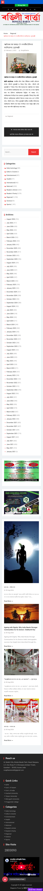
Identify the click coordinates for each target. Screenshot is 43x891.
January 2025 (11, 288)
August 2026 (11, 219)
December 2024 (12, 292)
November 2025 (12, 252)
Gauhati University (12, 793)
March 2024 (10, 324)
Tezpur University (11, 796)
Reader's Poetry (12, 193)
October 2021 (11, 430)
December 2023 (12, 335)
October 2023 (11, 343)
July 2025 (10, 266)
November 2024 (12, 295)
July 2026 (10, 223)
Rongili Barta (25, 50)
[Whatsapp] (30, 10)
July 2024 (10, 310)
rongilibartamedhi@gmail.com (14, 770)
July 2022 (10, 397)
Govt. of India (10, 790)
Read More (7, 601)
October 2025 (11, 255)
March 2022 (10, 412)
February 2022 (11, 415)
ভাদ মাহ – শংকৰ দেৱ (9, 726)
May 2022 (10, 404)
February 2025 (11, 284)
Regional (10, 116)
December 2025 (12, 248)
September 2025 (12, 259)
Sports (9, 204)
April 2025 (10, 277)
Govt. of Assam (11, 787)
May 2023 (10, 361)
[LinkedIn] (26, 10)
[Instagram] (22, 10)
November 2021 (12, 426)
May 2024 (10, 317)
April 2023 (10, 364)
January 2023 (11, 375)
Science (9, 201)
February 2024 (11, 328)
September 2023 (12, 346)
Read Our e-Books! (35, 889)
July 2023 (10, 354)
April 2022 (10, 408)
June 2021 (10, 444)
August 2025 (11, 263)
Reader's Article (12, 190)
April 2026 (10, 234)
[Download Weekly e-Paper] (5, 879)
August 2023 (11, 350)
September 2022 (12, 390)
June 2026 (10, 226)
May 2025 (10, 274)
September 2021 (12, 433)
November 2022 (12, 383)
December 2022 (12, 379)
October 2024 (11, 299)
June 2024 (10, 314)
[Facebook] (8, 10)
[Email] (35, 10)
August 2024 (11, 306)
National (9, 186)
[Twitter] (13, 10)
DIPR (7, 785)
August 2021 (11, 437)
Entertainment (11, 175)
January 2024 (11, 332)
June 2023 (10, 357)
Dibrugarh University (12, 799)
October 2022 (11, 386)
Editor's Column (12, 172)
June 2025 (10, 270)
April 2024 (10, 321)
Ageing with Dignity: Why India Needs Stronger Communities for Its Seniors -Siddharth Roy (21, 628)
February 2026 (11, 241)
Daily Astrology (12, 168)
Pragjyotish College (12, 802)
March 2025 (10, 281)
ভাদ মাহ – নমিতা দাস (9, 587)
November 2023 (12, 339)
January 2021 (11, 452)
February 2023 (11, 372)
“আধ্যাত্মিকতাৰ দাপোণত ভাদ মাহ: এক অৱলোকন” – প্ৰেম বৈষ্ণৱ (20, 679)
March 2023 (10, 368)
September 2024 (12, 303)
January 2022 (11, 419)
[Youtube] (17, 10)
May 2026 (10, 230)
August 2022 (11, 393)
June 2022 (10, 401)
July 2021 (10, 441)
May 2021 (10, 448)
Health (9, 179)
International (11, 183)
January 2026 (11, 244)
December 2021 (12, 422)
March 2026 (10, 237)
